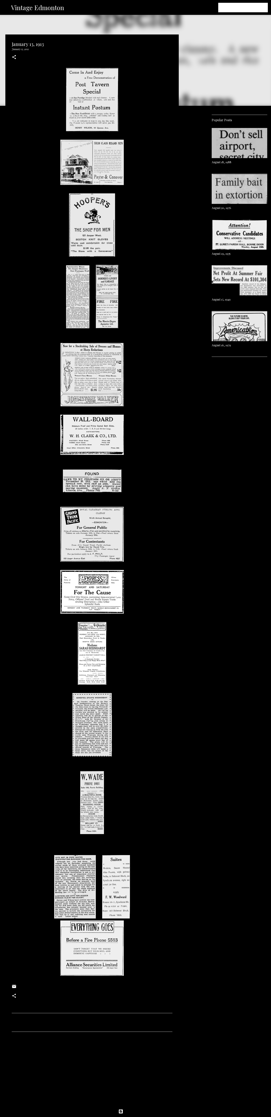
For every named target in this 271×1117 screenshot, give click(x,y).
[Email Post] (14, 987)
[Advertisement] (92, 1072)
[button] (14, 57)
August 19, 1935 (221, 254)
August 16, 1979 (221, 345)
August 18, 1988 (221, 162)
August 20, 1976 (221, 208)
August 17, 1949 (221, 299)
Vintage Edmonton (37, 7)
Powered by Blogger (138, 1111)
